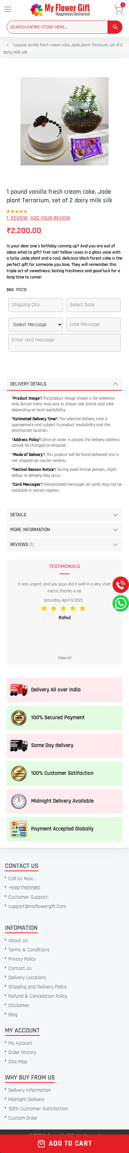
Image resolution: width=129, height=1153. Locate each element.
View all (64, 658)
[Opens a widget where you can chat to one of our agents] (45, 1098)
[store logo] (69, 9)
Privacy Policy (22, 959)
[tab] (64, 384)
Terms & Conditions (29, 949)
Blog (13, 1014)
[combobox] (64, 27)
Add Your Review (50, 218)
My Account (20, 1043)
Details (18, 515)
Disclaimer (18, 1005)
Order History (22, 1052)
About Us (18, 940)
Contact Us (20, 968)
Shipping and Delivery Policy (37, 986)
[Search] (115, 27)
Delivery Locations (27, 977)
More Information (30, 529)
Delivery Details (28, 384)
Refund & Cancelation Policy (37, 996)
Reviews (21, 544)
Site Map (17, 1061)
